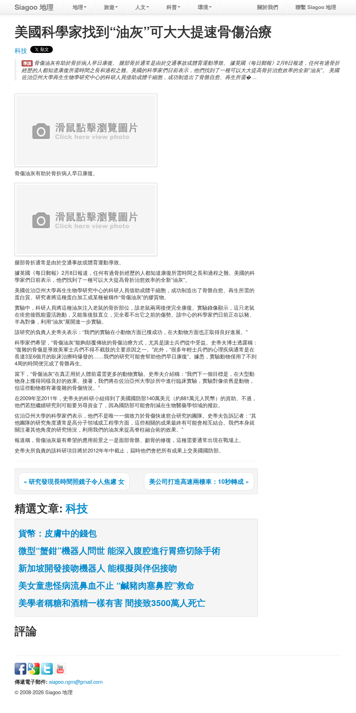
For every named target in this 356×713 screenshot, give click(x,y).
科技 (21, 50)
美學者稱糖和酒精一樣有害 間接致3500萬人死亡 (111, 602)
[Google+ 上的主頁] (34, 668)
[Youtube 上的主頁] (60, 668)
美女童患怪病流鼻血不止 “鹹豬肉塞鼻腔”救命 (106, 585)
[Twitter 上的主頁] (47, 668)
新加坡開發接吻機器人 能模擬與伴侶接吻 (97, 567)
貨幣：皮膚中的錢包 (57, 533)
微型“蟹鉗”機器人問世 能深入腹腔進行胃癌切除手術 (119, 550)
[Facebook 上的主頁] (20, 668)
